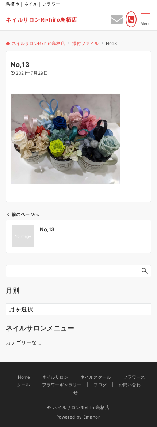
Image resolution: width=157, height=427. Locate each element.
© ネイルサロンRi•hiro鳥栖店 (78, 407)
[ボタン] (117, 21)
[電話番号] (131, 19)
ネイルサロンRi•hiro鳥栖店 (41, 19)
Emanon (92, 417)
